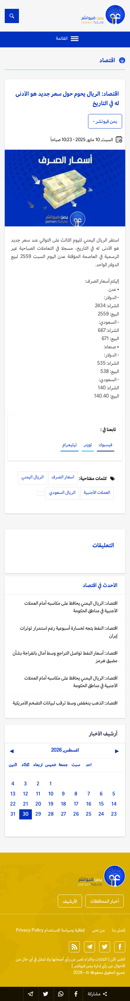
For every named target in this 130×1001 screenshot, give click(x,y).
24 (101, 814)
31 (12, 814)
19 (50, 804)
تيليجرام (69, 444)
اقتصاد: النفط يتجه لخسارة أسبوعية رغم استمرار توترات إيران (68, 631)
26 (76, 814)
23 (114, 814)
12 (25, 794)
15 (101, 804)
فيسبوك (105, 444)
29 (38, 814)
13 (12, 794)
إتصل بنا (118, 930)
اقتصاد (107, 60)
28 (51, 814)
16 (88, 804)
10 (50, 794)
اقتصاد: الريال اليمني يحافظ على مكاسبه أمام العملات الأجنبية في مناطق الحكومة (70, 607)
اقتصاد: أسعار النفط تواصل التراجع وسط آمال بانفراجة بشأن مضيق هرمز (65, 656)
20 (38, 804)
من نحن (98, 930)
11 (38, 794)
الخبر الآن (117, 959)
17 (76, 804)
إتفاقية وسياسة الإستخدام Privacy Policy (50, 930)
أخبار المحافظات (104, 901)
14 (113, 804)
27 (63, 814)
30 (25, 814)
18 (63, 804)
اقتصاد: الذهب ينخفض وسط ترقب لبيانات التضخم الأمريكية (65, 703)
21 (25, 804)
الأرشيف (70, 901)
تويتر (88, 444)
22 (13, 804)
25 (89, 814)
